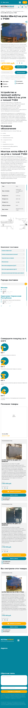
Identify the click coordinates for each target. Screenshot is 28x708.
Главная (3, 11)
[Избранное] (23, 7)
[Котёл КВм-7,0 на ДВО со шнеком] (14, 451)
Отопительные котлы (18, 11)
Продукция (9, 11)
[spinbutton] (19, 63)
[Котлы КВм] (14, 415)
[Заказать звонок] (24, 2)
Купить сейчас (21, 66)
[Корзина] (26, 7)
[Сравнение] (19, 7)
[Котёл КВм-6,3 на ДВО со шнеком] (14, 515)
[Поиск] (26, 284)
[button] (22, 63)
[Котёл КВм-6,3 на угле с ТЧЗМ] (14, 223)
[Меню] (20, 2)
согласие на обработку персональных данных (15, 76)
